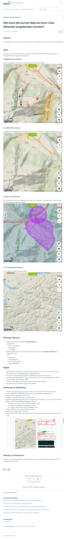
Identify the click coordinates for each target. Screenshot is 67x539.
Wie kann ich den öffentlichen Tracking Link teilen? (18, 503)
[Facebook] (4, 469)
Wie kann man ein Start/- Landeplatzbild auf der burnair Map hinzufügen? (24, 506)
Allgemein (17, 9)
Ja (29, 479)
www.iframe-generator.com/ (20, 399)
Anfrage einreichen (39, 487)
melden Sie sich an (11, 526)
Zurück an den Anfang (9, 492)
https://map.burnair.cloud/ (19, 391)
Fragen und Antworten (28, 9)
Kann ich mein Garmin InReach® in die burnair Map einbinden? (21, 512)
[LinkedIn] (9, 469)
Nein (38, 479)
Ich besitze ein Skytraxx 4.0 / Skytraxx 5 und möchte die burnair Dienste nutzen (26, 509)
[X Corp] (6, 469)
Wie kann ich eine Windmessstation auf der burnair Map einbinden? (22, 500)
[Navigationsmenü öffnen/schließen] (61, 3)
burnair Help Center (8, 9)
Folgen (60, 31)
